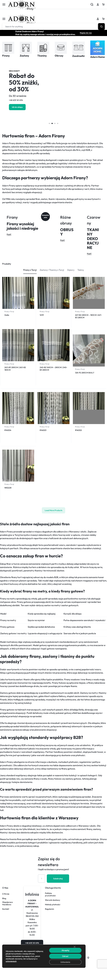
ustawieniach (11, 961)
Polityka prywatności (50, 894)
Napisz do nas (86, 33)
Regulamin (49, 909)
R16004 (7, 430)
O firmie (5, 894)
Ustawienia (65, 962)
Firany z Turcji (9, 311)
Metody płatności (52, 904)
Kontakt (5, 909)
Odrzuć (65, 956)
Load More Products (53, 510)
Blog (4, 898)
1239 (42, 315)
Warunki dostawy (52, 900)
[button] (49, 123)
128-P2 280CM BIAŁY (84, 372)
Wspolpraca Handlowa (7, 903)
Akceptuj (65, 950)
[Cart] (103, 19)
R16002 (78, 430)
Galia (6, 315)
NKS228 (7, 487)
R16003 (43, 430)
